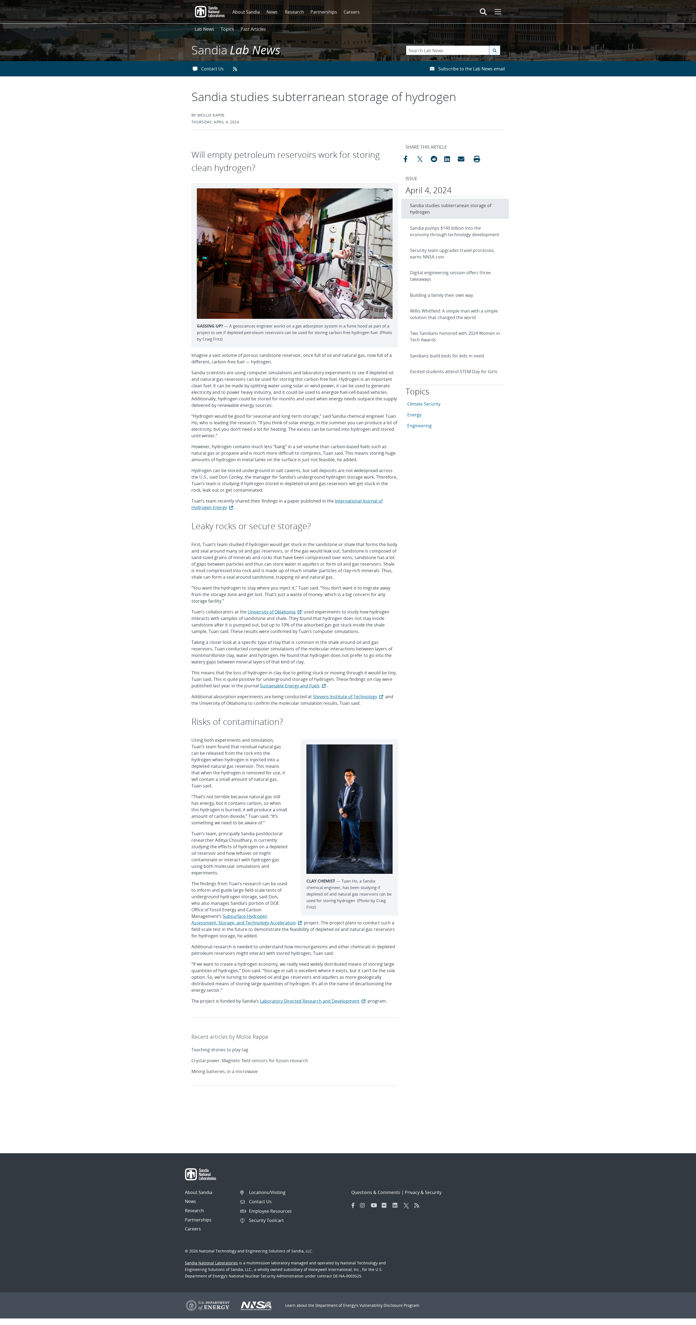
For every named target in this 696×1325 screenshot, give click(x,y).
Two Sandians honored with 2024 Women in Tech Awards (455, 336)
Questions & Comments (375, 1192)
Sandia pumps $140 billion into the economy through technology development (454, 231)
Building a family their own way (441, 295)
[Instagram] (364, 1205)
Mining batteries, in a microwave (224, 1071)
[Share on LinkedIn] (449, 159)
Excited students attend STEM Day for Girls (454, 372)
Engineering (419, 426)
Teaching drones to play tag (219, 1050)
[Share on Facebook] (408, 159)
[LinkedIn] (397, 1205)
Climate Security (423, 404)
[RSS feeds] (237, 68)
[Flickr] (386, 1205)
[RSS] (418, 1205)
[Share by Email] (463, 159)
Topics (227, 29)
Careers (352, 12)
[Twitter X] (407, 1205)
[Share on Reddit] (436, 159)
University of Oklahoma (272, 612)
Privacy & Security (423, 1192)
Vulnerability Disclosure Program (389, 1305)
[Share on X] (422, 159)
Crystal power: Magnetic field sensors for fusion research (249, 1061)
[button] (476, 159)
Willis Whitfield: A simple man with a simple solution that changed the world (454, 314)
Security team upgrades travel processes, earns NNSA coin (452, 253)
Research (294, 12)
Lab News (204, 29)
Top (680, 1319)
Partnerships (323, 12)
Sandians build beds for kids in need (447, 356)
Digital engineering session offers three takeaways (450, 276)
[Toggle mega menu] (497, 12)
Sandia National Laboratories (211, 1262)
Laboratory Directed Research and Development (309, 1001)
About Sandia (246, 12)
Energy (414, 415)
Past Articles (253, 29)
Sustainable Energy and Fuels (290, 686)
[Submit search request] (494, 50)
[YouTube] (375, 1205)
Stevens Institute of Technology (345, 697)
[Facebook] (353, 1205)
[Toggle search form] (483, 12)
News (272, 12)
